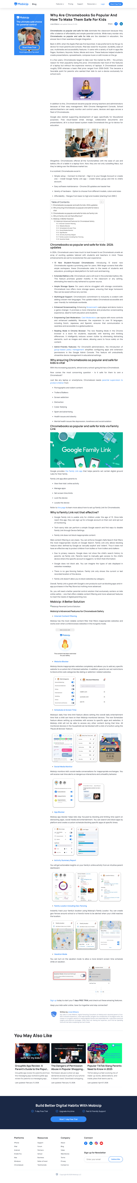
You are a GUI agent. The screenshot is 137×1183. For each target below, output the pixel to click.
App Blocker (63, 232)
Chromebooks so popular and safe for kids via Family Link (75, 213)
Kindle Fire (18, 1154)
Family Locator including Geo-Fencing (71, 237)
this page (62, 507)
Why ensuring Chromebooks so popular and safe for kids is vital (76, 209)
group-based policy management (69, 349)
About (63, 1143)
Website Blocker (65, 226)
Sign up (53, 1000)
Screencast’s (92, 307)
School (40, 1154)
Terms (63, 1157)
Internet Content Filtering (67, 224)
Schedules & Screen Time (68, 228)
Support (80, 4)
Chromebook (18, 1165)
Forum (40, 1146)
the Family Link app (73, 471)
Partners (41, 1150)
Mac (15, 1157)
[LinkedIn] (91, 1143)
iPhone (16, 1143)
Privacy (63, 1161)
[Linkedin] (121, 23)
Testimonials (42, 1165)
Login (103, 4)
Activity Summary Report (68, 235)
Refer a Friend (42, 1161)
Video (63, 1150)
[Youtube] (101, 1143)
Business (41, 1157)
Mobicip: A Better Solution (63, 219)
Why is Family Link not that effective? (67, 216)
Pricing (70, 4)
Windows (17, 1161)
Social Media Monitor (66, 230)
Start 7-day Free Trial (68, 1119)
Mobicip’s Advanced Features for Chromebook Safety (75, 221)
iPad (15, 1146)
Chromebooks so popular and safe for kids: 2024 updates (75, 205)
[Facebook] (116, 23)
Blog (34, 4)
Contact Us (65, 1165)
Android (17, 1150)
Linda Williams (54, 24)
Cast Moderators (89, 317)
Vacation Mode (64, 239)
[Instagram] (96, 1143)
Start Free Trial (115, 4)
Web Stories (65, 1154)
